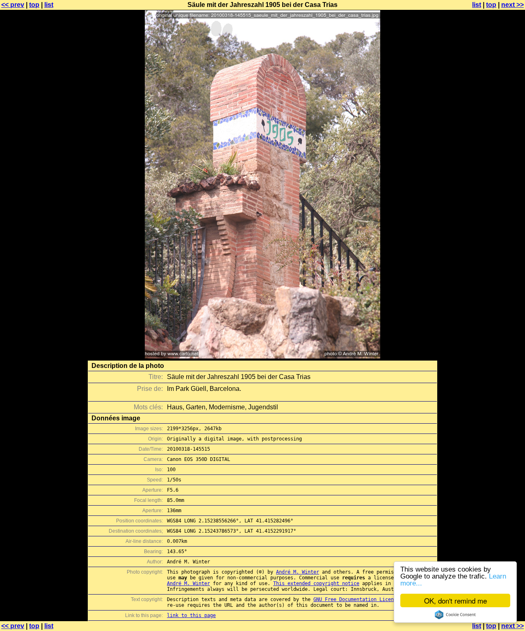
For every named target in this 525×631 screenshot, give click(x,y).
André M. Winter (297, 572)
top (34, 4)
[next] (262, 356)
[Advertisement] (492, 203)
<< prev (12, 4)
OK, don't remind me (455, 600)
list (48, 4)
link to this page (191, 615)
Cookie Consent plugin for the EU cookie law (455, 614)
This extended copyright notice (316, 583)
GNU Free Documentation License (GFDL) (366, 599)
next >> (512, 4)
